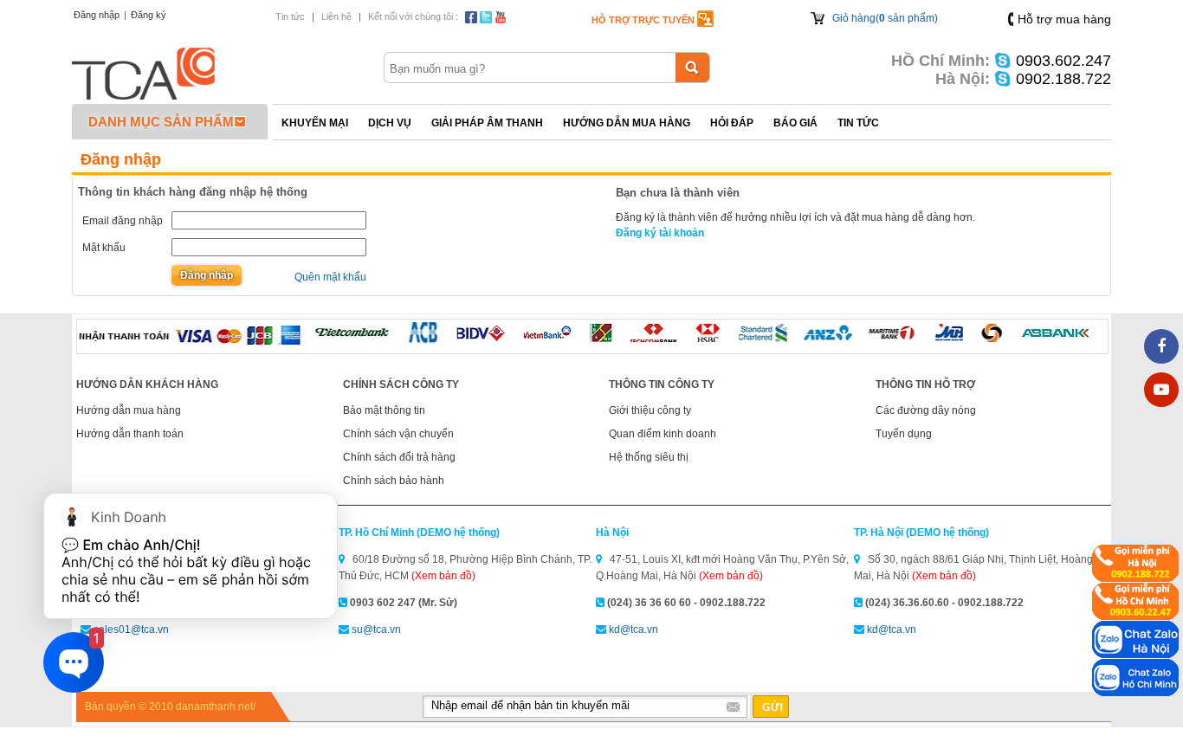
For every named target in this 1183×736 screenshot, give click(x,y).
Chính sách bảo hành (393, 481)
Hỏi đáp (731, 123)
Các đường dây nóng (926, 410)
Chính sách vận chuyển (398, 434)
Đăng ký (148, 15)
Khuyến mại (314, 123)
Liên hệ (336, 16)
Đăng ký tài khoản (660, 233)
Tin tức (290, 16)
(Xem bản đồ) (443, 576)
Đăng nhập (97, 15)
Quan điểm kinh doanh (662, 434)
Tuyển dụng (904, 434)
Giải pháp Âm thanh (487, 123)
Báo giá (795, 123)
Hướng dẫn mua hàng (626, 123)
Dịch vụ (389, 123)
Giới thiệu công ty (650, 410)
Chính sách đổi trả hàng (399, 457)
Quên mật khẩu (330, 277)
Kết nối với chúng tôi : (413, 16)
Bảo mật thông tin (384, 410)
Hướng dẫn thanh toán (130, 434)
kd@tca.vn (633, 629)
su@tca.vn (376, 629)
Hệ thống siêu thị (648, 457)
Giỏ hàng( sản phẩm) (885, 18)
